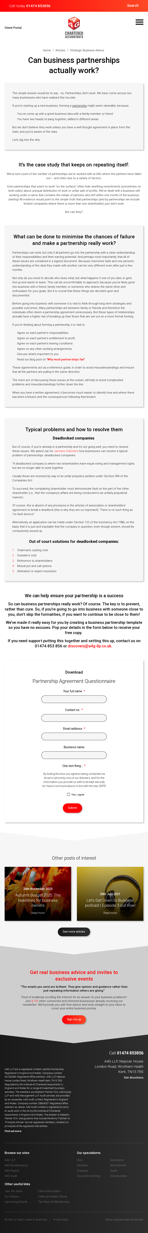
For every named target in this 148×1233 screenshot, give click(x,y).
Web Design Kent (134, 1219)
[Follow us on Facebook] (128, 1088)
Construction (118, 1176)
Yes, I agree (77, 794)
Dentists (82, 1165)
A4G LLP (10, 1160)
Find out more (13, 1131)
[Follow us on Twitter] (121, 1088)
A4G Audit (11, 1176)
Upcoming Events (16, 1201)
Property (82, 1170)
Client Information (49, 1191)
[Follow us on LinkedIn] (141, 1088)
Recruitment (118, 1165)
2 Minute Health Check (52, 1196)
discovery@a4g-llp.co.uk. (90, 646)
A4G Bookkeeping (16, 1165)
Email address (74, 728)
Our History (12, 1196)
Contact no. (74, 710)
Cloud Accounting (88, 1176)
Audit (113, 1170)
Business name (74, 747)
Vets (80, 1160)
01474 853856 (38, 6)
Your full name (74, 691)
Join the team (14, 1191)
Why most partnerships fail (65, 359)
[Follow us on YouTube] (135, 1088)
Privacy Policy (60, 1219)
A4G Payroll (12, 1170)
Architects (117, 1160)
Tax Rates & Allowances (53, 1201)
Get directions (133, 1077)
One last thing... (74, 766)
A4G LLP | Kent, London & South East (74, 27)
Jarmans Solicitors (66, 451)
